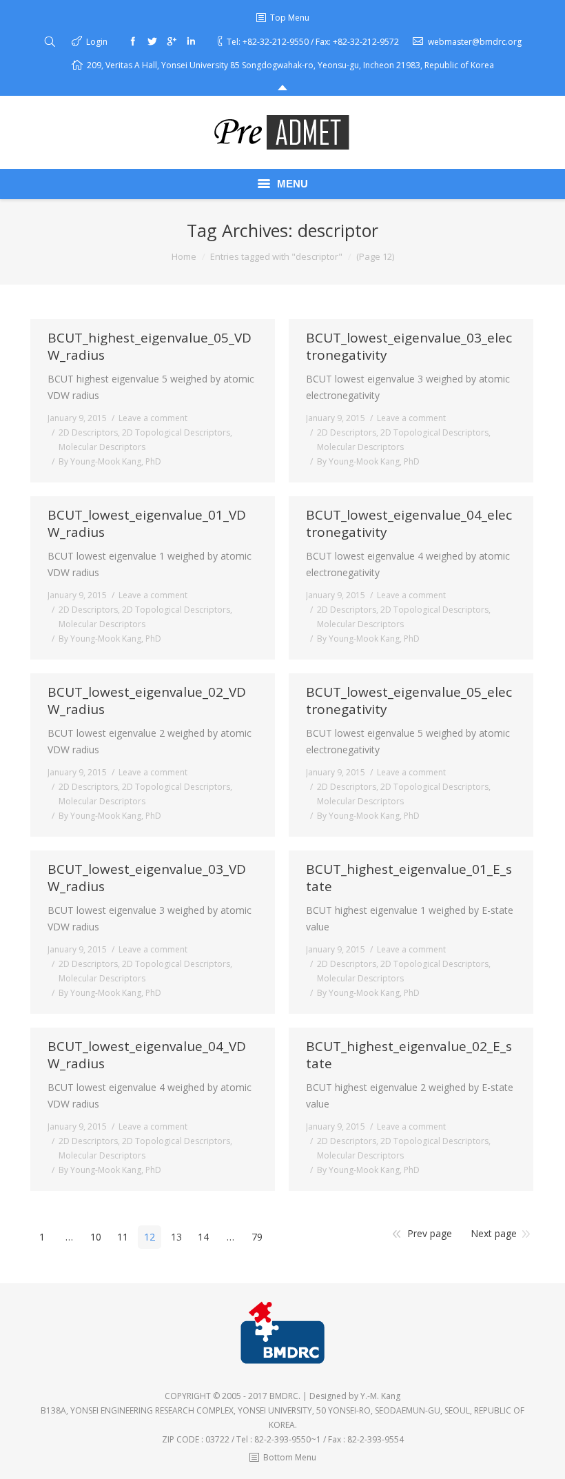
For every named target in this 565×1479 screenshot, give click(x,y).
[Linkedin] (191, 41)
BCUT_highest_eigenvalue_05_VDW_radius (149, 346)
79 (257, 1236)
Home (184, 256)
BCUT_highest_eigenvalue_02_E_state (409, 1055)
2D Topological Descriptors (176, 432)
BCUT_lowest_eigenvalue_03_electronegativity (409, 346)
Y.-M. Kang (380, 1396)
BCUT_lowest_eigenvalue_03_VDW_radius (147, 878)
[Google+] (171, 41)
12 (149, 1236)
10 (95, 1236)
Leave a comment (153, 418)
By (110, 461)
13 (176, 1236)
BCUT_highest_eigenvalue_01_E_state (409, 878)
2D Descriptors (88, 432)
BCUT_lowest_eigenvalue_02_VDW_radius (147, 701)
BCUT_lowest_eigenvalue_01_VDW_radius (147, 524)
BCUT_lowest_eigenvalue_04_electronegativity (409, 524)
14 (203, 1236)
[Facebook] (133, 41)
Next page (494, 1233)
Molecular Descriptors (102, 447)
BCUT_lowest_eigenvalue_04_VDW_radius (147, 1055)
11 (122, 1236)
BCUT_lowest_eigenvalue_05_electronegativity (409, 701)
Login (96, 42)
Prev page (429, 1233)
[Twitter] (152, 41)
